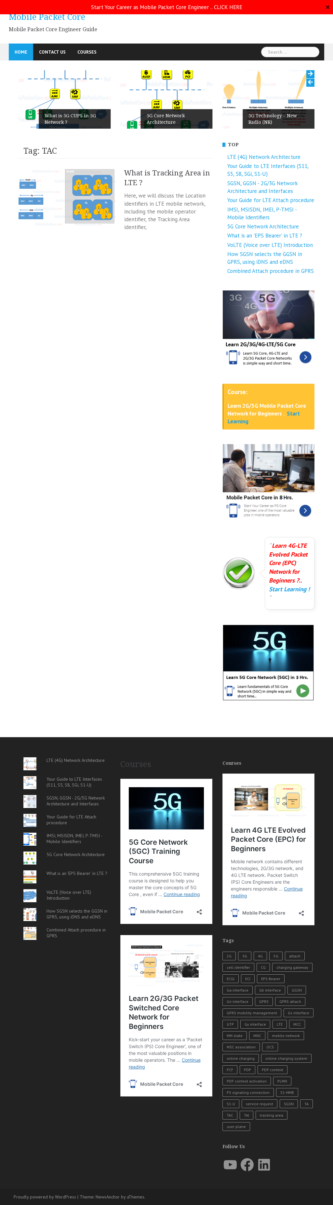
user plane (236, 1126)
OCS (270, 1047)
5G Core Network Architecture (166, 119)
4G (260, 956)
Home (21, 52)
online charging (241, 1058)
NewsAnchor (108, 1197)
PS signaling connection (248, 1092)
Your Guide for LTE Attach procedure (270, 200)
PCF (230, 1069)
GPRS (264, 1001)
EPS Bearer (270, 978)
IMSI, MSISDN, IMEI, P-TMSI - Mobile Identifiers (74, 838)
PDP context (272, 1069)
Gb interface (270, 990)
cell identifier (238, 967)
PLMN (282, 1081)
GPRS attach (290, 1001)
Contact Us (52, 52)
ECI (247, 978)
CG (263, 967)
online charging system (286, 1058)
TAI (246, 1115)
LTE (280, 1024)
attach (294, 956)
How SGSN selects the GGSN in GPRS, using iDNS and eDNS (77, 914)
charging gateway (292, 967)
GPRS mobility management (252, 1012)
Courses (87, 52)
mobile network (286, 1035)
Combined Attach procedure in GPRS (270, 271)
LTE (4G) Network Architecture (263, 156)
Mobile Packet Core (47, 17)
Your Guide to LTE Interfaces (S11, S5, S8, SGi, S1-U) (74, 782)
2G (229, 956)
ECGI (230, 978)
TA (306, 1103)
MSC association (241, 1047)
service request (259, 1103)
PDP (247, 1069)
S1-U (231, 1103)
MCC (297, 1024)
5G (275, 956)
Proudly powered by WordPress (45, 1197)
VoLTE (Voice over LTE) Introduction (270, 245)
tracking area (271, 1115)
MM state (235, 1035)
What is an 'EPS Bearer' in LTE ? (264, 235)
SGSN (289, 1103)
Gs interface (298, 1012)
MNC (257, 1035)
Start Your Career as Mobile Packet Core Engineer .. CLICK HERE (166, 7)
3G (244, 956)
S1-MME (287, 1092)
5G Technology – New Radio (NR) (272, 119)
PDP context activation (247, 1081)
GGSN (297, 990)
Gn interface (237, 1001)
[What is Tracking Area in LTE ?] (67, 196)
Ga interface (237, 990)
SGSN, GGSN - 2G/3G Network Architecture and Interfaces (76, 801)
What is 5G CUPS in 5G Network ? (70, 119)
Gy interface (255, 1024)
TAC (230, 1115)
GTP (230, 1024)
